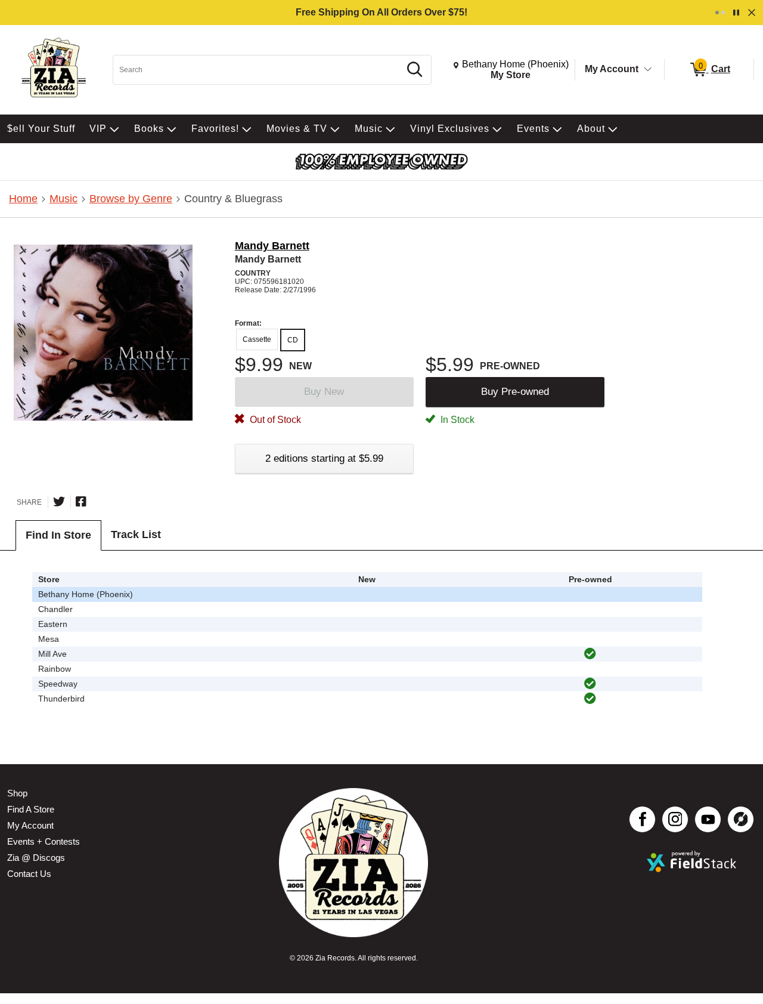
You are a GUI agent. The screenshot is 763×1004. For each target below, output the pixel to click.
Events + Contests (43, 841)
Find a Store (30, 809)
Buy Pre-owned (515, 391)
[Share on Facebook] (81, 502)
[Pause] (736, 12)
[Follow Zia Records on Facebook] (642, 819)
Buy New (324, 391)
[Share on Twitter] (59, 502)
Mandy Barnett (272, 246)
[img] (590, 654)
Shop (17, 793)
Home (23, 199)
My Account (611, 69)
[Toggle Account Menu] (648, 70)
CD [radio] (292, 340)
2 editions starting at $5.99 (324, 458)
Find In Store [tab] (58, 535)
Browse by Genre (130, 199)
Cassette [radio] (257, 339)
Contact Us (29, 874)
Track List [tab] (136, 534)
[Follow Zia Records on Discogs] (740, 819)
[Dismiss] (751, 12)
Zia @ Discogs (36, 857)
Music (63, 199)
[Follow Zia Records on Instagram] (675, 819)
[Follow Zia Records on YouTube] (707, 819)
